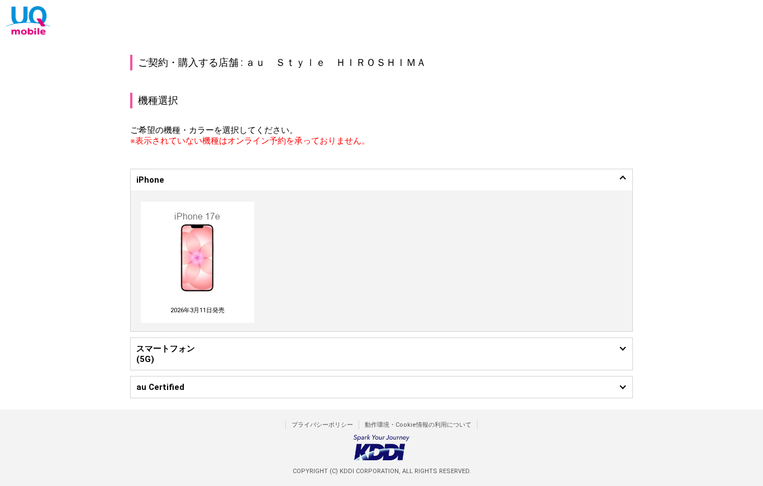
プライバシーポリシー (322, 424)
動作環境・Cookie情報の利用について (418, 424)
